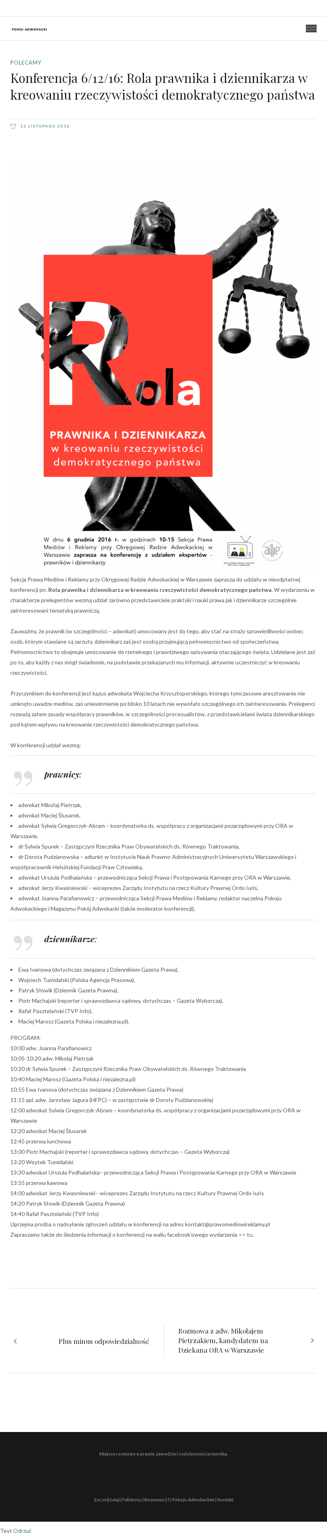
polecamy (25, 62)
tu (249, 1234)
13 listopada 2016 (44, 126)
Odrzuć (22, 1530)
